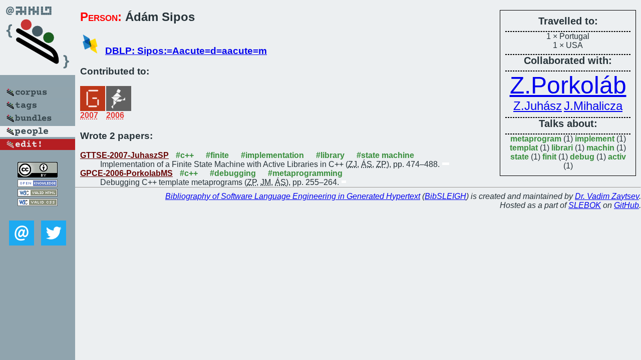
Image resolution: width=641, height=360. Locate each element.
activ (617, 156)
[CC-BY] (38, 174)
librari (562, 148)
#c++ (185, 155)
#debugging (233, 173)
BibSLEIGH (445, 196)
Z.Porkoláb (568, 85)
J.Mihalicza (593, 105)
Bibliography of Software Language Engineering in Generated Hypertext (292, 196)
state (519, 156)
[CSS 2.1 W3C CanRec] (38, 213)
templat (524, 148)
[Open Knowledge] (38, 184)
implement (594, 138)
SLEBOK (584, 205)
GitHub (626, 205)
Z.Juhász (537, 105)
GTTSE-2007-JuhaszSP (124, 155)
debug (582, 156)
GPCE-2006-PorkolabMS (126, 173)
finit (549, 156)
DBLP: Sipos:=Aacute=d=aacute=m (186, 51)
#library (330, 155)
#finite (217, 155)
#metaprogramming (305, 173)
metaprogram (535, 138)
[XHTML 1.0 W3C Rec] (38, 194)
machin (600, 148)
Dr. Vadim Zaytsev (607, 196)
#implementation (272, 155)
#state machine (385, 155)
